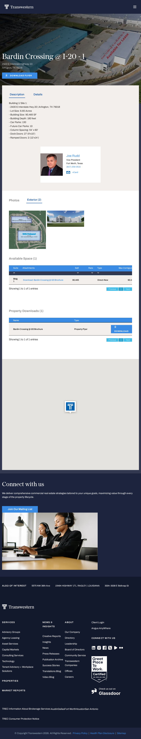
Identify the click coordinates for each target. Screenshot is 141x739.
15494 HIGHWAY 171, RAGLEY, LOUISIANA (77, 586)
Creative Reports (51, 636)
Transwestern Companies (72, 663)
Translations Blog (51, 671)
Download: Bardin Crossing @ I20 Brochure (43, 280)
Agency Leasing (10, 638)
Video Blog (48, 677)
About (69, 622)
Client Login (97, 622)
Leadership (71, 643)
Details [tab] (38, 94)
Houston (80, 709)
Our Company (72, 632)
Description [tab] (17, 94)
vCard (75, 172)
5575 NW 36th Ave (41, 586)
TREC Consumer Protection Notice (20, 719)
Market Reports (13, 690)
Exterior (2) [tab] (34, 199)
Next (128, 289)
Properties (10, 681)
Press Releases (50, 653)
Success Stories (51, 665)
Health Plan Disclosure (102, 733)
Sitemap (121, 733)
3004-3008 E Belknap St (117, 586)
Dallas (61, 709)
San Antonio (91, 709)
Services (8, 622)
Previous (112, 289)
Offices (68, 671)
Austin (54, 709)
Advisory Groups (11, 632)
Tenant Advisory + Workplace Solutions (17, 669)
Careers (69, 677)
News (45, 648)
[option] (70, 165)
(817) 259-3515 (73, 167)
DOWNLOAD (121, 331)
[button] (70, 407)
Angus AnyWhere (101, 628)
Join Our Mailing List (20, 509)
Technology (8, 661)
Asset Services (10, 643)
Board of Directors (74, 649)
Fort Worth (70, 709)
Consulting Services (12, 655)
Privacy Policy (80, 733)
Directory (70, 638)
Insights (46, 642)
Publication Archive (52, 659)
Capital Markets (10, 649)
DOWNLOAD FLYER (21, 75)
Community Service (75, 655)
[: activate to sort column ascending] (119, 320)
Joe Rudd (73, 156)
